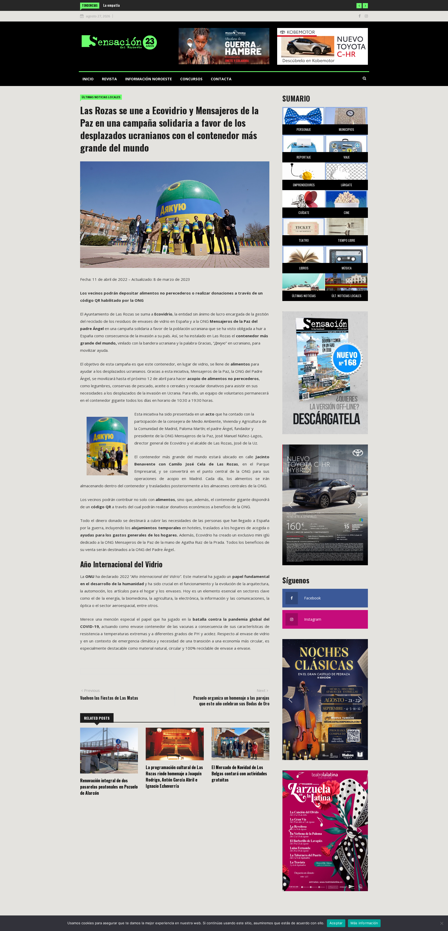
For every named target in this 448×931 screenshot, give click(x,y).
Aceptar (336, 923)
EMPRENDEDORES (304, 185)
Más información (364, 923)
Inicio (88, 78)
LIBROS (304, 268)
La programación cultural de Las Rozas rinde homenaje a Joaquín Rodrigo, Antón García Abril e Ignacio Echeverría (174, 776)
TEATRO (304, 240)
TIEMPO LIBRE (346, 240)
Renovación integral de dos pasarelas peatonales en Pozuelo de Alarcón (109, 786)
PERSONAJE (304, 129)
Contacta (221, 78)
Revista (109, 78)
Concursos (191, 78)
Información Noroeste (148, 78)
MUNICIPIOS (346, 129)
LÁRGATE (346, 185)
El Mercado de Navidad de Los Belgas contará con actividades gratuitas (239, 773)
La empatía (111, 5)
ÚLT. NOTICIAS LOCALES (346, 295)
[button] (359, 5)
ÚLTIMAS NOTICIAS (304, 295)
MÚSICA (347, 268)
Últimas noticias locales (101, 97)
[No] (441, 923)
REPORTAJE (304, 157)
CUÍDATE (303, 212)
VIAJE (347, 157)
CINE (346, 212)
